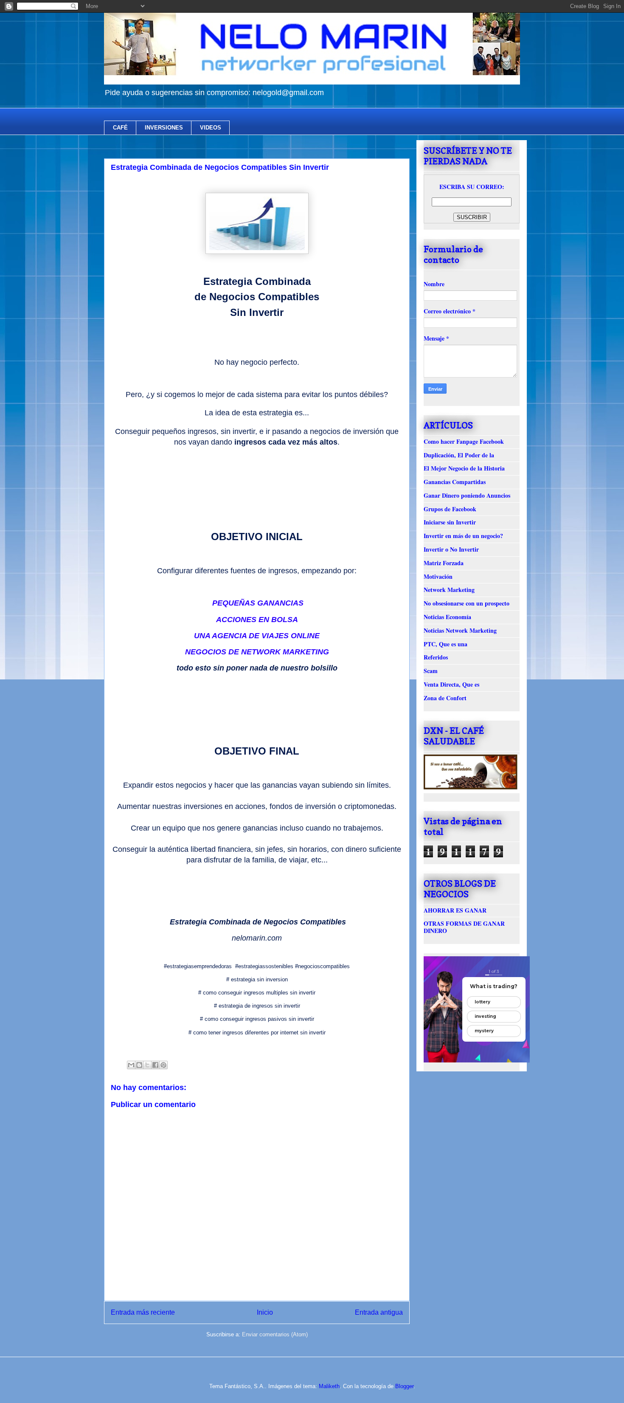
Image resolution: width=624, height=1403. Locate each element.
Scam (431, 670)
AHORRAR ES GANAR (455, 910)
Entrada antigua (379, 1312)
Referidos (436, 657)
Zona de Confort (445, 697)
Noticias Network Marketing (460, 630)
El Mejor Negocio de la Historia (464, 468)
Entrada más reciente (143, 1312)
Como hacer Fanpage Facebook (464, 441)
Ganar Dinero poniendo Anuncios (467, 495)
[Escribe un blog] (139, 1065)
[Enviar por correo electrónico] (131, 1065)
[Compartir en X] (147, 1065)
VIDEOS (210, 127)
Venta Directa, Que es (451, 684)
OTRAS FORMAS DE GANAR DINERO (464, 927)
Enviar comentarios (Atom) (275, 1334)
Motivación (438, 576)
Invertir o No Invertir (451, 549)
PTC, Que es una (445, 644)
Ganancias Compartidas (455, 481)
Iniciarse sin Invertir (450, 522)
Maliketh (329, 1386)
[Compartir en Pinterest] (163, 1065)
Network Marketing (449, 589)
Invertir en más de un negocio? (463, 535)
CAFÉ (120, 127)
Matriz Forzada (444, 562)
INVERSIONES (164, 127)
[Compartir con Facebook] (155, 1065)
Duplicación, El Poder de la (459, 455)
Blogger (404, 1386)
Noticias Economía (447, 616)
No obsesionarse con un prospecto (466, 603)
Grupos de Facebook (450, 508)
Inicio (265, 1312)
